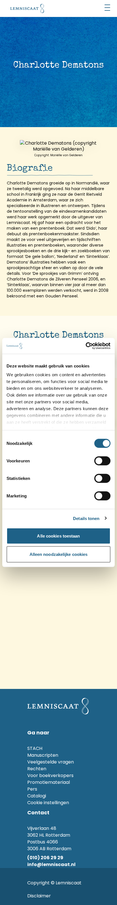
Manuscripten (42, 755)
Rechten (36, 768)
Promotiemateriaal (48, 782)
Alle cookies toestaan (58, 535)
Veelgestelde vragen (50, 762)
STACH (34, 748)
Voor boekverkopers (50, 775)
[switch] (102, 460)
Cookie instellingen (48, 802)
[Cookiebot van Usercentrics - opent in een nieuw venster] (85, 346)
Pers (32, 789)
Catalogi (36, 796)
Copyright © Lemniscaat (54, 883)
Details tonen (86, 518)
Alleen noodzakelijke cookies (59, 554)
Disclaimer (39, 896)
